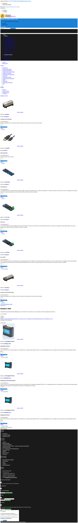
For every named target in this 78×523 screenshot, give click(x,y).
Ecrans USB (7, 45)
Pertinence (13, 318)
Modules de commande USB (10, 44)
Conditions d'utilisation (7, 444)
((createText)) (8, 500)
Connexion (5, 3)
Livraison (4, 442)
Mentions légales (6, 443)
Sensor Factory (8, 57)
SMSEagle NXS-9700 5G (5, 346)
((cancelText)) (3, 492)
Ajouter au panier (4, 160)
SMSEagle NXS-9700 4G (5, 415)
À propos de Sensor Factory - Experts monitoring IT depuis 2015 (16, 446)
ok (1, 86)
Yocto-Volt (2, 222)
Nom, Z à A (23, 318)
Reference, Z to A (49, 318)
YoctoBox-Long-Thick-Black (6, 119)
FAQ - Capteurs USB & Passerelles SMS (11, 448)
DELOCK (6, 56)
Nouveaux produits (6, 435)
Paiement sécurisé (6, 447)
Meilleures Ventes (4, 95)
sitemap (4, 451)
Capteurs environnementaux (11, 41)
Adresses (4, 463)
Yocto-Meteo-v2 (3, 186)
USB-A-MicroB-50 (3, 152)
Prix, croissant (28, 318)
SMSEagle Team (8, 58)
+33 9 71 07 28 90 (12, 1)
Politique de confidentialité (5, 518)
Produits (5, 36)
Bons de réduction (6, 465)
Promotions (5, 433)
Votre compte (3, 456)
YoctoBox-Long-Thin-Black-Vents (7, 292)
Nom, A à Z (18, 318)
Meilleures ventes (6, 436)
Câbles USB (7, 50)
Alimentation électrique (9, 52)
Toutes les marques (7, 54)
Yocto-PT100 (2, 257)
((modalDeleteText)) (9, 492)
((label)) (2, 498)
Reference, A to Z (42, 318)
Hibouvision (5, 454)
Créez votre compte (7, 4)
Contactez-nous (6, 450)
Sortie (1, 520)
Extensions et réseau (9, 46)
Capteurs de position (9, 42)
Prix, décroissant (34, 318)
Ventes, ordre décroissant (5, 318)
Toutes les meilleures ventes (6, 304)
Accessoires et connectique (10, 48)
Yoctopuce (7, 60)
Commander (3, 27)
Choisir (2, 317)
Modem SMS (7, 37)
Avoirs (4, 462)
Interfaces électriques (9, 40)
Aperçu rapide (20, 112)
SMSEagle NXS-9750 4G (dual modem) (7, 380)
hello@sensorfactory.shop (25, 1)
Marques (2, 87)
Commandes (5, 461)
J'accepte (5, 520)
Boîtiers (6, 49)
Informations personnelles (8, 459)
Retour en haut (3, 428)
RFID (6, 53)
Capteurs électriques (9, 38)
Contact (2, 1)
